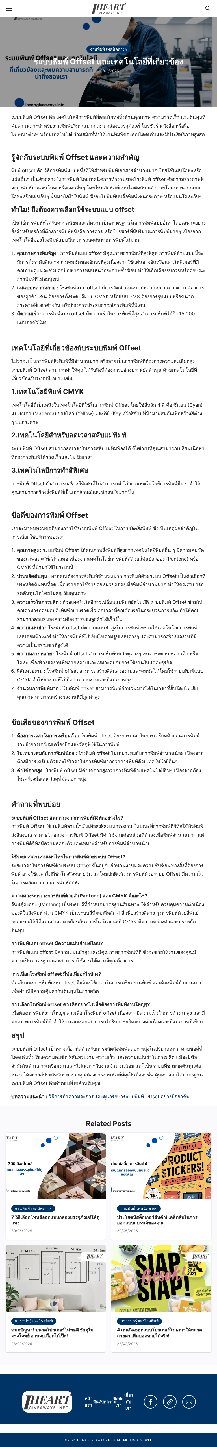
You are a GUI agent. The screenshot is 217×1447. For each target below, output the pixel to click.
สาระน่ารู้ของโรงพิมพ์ (34, 1321)
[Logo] (108, 8)
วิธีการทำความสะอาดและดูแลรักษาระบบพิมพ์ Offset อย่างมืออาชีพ (119, 1096)
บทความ (108, 1401)
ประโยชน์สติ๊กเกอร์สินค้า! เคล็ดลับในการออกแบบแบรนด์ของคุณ (157, 1220)
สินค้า (98, 1401)
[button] (150, 1402)
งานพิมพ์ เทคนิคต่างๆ (108, 49)
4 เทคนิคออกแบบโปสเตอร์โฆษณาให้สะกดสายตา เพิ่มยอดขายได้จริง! (159, 1333)
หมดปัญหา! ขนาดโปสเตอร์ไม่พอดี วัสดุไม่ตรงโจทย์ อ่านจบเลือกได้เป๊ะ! (52, 1333)
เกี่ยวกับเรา (128, 1402)
